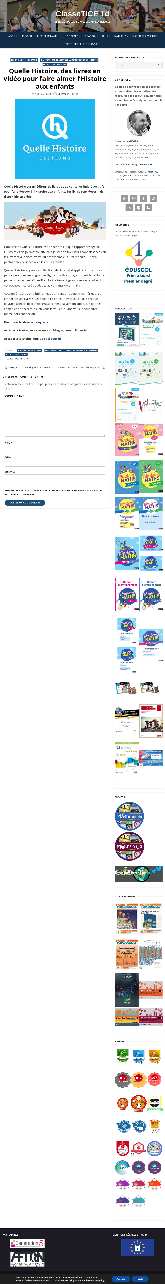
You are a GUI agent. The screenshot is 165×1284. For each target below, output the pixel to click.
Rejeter (140, 1278)
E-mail (10, 457)
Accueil (13, 36)
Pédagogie (90, 36)
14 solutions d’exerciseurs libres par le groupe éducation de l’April (81, 367)
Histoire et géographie (25, 60)
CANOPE (119, 175)
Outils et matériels (114, 36)
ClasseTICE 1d (82, 13)
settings (101, 1280)
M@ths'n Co (141, 179)
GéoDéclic (120, 179)
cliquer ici (42, 322)
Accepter (121, 1278)
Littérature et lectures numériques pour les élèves (70, 60)
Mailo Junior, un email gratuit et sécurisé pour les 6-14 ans (30, 367)
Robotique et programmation (40, 36)
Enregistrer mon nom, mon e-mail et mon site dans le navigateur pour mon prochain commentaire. (53, 492)
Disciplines (71, 36)
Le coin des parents (144, 36)
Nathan (127, 175)
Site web (10, 471)
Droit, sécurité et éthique (81, 44)
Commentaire (14, 395)
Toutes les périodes (55, 64)
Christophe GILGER (68, 93)
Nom (8, 442)
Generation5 (151, 171)
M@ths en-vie (152, 175)
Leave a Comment (17, 358)
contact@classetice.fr (139, 164)
